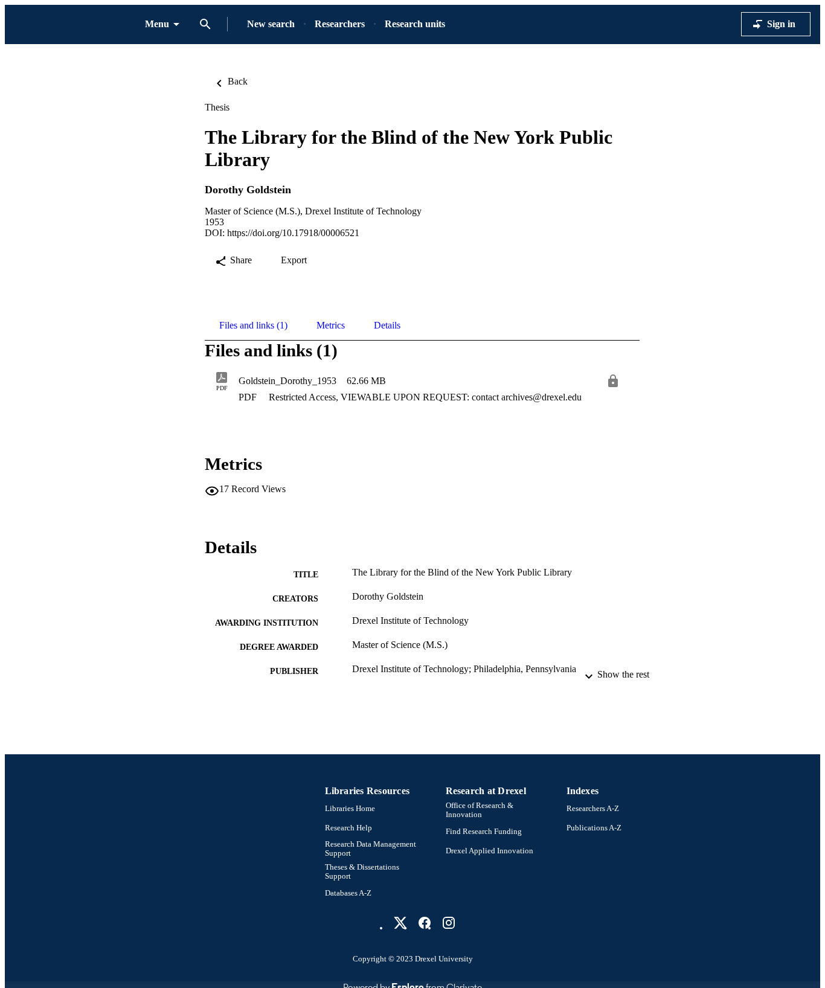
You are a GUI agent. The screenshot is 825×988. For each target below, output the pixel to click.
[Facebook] (424, 923)
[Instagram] (449, 923)
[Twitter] (400, 923)
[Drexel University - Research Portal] (74, 24)
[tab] (253, 325)
